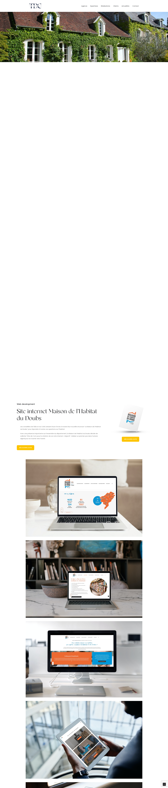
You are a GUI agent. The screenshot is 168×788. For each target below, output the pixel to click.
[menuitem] (85, 6)
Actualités (125, 6)
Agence (84, 6)
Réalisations (105, 6)
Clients (116, 6)
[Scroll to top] (164, 784)
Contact (135, 6)
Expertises (94, 6)
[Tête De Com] (35, 5)
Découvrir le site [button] (25, 448)
